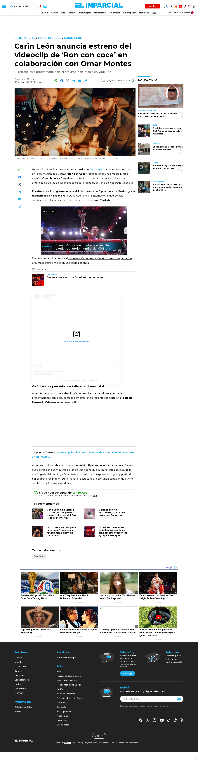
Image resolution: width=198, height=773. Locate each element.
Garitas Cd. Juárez (181, 13)
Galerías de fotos (23, 707)
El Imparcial (25, 38)
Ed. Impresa (130, 12)
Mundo (18, 662)
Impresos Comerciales (69, 676)
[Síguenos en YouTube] (180, 6)
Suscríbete (152, 6)
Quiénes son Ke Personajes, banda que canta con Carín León (112, 512)
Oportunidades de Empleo (71, 698)
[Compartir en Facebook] (62, 80)
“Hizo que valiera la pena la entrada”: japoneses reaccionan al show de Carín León (61, 531)
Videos (18, 711)
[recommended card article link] (38, 280)
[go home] (24, 740)
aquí (95, 495)
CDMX (54, 12)
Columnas (114, 12)
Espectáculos (22, 680)
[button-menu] (4, 6)
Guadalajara (84, 12)
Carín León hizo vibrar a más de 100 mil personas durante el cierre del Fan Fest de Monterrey (61, 514)
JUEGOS (44, 12)
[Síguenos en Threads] (189, 6)
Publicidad (62, 716)
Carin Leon (73, 38)
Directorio (62, 702)
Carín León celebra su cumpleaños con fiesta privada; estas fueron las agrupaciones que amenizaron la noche (113, 532)
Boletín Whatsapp (66, 657)
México (18, 657)
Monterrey (100, 12)
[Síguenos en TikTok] (185, 6)
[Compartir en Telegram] (74, 80)
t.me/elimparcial (174, 655)
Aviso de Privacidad (67, 680)
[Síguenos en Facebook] (167, 6)
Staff (59, 671)
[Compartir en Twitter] (68, 80)
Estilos (18, 684)
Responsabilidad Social (69, 684)
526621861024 (128, 655)
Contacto (61, 707)
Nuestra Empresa (66, 693)
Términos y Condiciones (160, 706)
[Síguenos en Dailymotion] (194, 6)
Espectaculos (49, 38)
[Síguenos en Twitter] (171, 6)
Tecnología (21, 688)
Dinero (18, 671)
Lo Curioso (20, 666)
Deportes (20, 675)
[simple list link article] (160, 97)
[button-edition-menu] (170, 12)
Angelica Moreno (26, 79)
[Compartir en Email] (79, 80)
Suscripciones (64, 711)
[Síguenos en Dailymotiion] (181, 720)
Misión (60, 689)
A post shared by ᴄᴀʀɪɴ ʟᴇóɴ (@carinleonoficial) (76, 380)
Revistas (144, 12)
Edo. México (68, 12)
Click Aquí (127, 673)
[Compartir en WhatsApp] (56, 80)
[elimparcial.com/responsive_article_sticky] (196, 759)
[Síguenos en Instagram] (176, 6)
